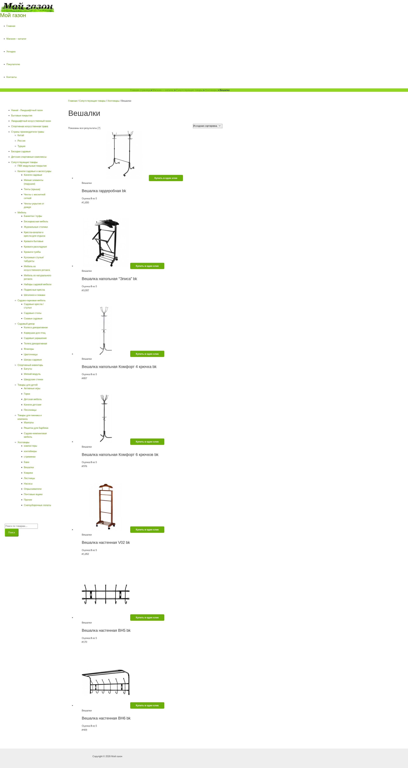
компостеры (30, 445)
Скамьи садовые (33, 318)
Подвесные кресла (34, 289)
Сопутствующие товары (189, 90)
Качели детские (32, 404)
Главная (10, 26)
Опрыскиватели (32, 488)
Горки (27, 393)
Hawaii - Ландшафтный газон (27, 110)
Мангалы (29, 422)
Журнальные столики (36, 226)
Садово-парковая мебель (32, 300)
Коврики (28, 472)
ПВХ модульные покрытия (32, 165)
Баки (26, 462)
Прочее (28, 499)
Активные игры (32, 388)
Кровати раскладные (35, 246)
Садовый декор (26, 323)
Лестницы (29, 478)
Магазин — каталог (163, 90)
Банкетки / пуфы (33, 216)
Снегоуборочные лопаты (37, 505)
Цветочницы (31, 354)
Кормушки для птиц (35, 332)
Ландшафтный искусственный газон (31, 121)
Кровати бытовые (33, 241)
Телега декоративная (35, 343)
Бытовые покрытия (21, 115)
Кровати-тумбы (32, 252)
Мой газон (13, 15)
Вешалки (29, 467)
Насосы (28, 483)
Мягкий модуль (32, 374)
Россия (21, 140)
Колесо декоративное (36, 327)
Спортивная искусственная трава (29, 126)
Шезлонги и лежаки (34, 295)
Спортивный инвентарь (30, 365)
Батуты (28, 368)
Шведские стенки (33, 379)
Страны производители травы (27, 131)
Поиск (11, 532)
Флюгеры (29, 349)
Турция (21, 146)
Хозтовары (211, 90)
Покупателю (13, 64)
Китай (21, 135)
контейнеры (30, 451)
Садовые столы (32, 313)
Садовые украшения (35, 338)
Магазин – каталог (16, 38)
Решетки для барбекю (36, 428)
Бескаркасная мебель (36, 221)
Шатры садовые (33, 359)
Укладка (10, 51)
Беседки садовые (21, 151)
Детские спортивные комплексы (29, 156)
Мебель (22, 212)
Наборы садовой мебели (37, 284)
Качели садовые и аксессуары (34, 171)
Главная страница (140, 90)
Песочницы (30, 409)
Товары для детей (27, 384)
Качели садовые (33, 174)
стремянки (29, 456)
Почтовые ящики (33, 494)
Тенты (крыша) (32, 189)
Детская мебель (33, 399)
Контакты (11, 77)
